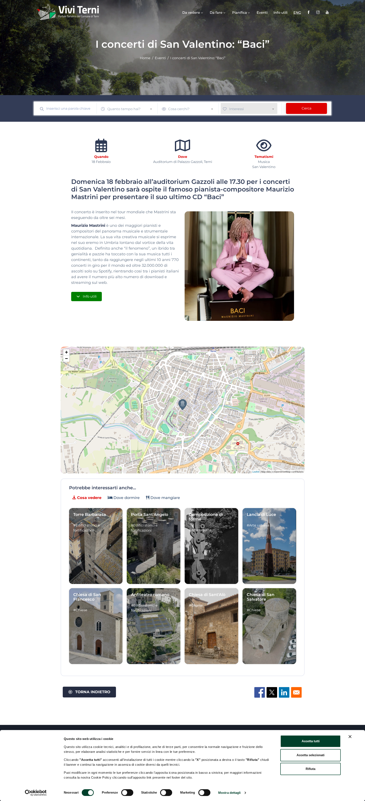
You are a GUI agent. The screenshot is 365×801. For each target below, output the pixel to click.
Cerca (306, 108)
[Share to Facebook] (259, 692)
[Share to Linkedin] (284, 692)
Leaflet (255, 471)
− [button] (66, 358)
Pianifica (239, 13)
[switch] (127, 792)
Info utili (280, 13)
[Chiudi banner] (350, 736)
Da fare (216, 13)
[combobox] (131, 108)
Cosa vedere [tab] (88, 497)
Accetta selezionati (310, 755)
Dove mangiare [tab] (164, 497)
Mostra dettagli (229, 792)
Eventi (262, 13)
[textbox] (131, 109)
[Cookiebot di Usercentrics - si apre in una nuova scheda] (35, 793)
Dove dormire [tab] (126, 497)
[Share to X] (272, 692)
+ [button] (66, 352)
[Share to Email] (296, 692)
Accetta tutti (311, 741)
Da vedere (191, 13)
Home (145, 58)
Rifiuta (310, 769)
